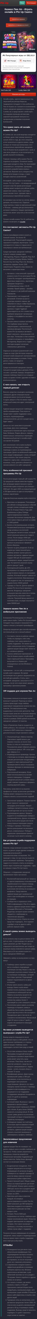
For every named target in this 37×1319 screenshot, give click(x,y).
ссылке (22, 222)
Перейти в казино (18, 19)
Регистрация (31, 3)
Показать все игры (18, 94)
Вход (22, 3)
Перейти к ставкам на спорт (18, 25)
